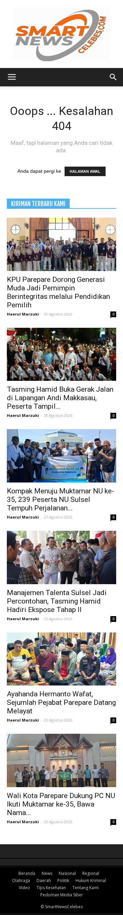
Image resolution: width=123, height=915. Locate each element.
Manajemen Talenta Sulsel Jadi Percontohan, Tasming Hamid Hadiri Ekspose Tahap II (57, 601)
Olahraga (21, 880)
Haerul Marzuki (23, 314)
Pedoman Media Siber (61, 895)
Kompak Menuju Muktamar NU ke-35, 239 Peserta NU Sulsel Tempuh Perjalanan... (60, 499)
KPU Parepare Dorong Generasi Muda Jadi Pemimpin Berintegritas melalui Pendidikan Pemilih (58, 292)
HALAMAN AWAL (85, 171)
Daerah (44, 880)
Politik (63, 880)
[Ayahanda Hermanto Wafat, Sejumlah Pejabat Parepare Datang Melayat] (61, 659)
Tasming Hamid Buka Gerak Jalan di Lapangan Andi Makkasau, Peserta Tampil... (60, 397)
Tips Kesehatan (51, 888)
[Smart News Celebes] (61, 34)
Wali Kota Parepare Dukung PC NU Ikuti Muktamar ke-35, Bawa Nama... (61, 804)
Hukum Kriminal (91, 880)
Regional (90, 873)
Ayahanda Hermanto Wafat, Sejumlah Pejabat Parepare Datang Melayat (61, 702)
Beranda (26, 873)
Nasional (67, 873)
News (47, 873)
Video (24, 888)
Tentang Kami (85, 888)
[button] (113, 77)
